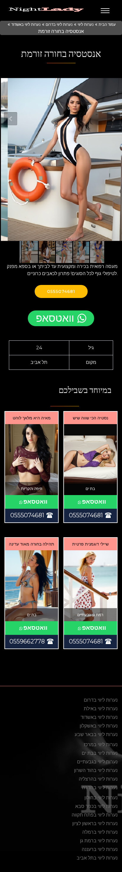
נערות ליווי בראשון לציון (95, 823)
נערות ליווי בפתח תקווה (95, 815)
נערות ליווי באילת (101, 708)
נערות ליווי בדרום (59, 24)
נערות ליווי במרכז (101, 744)
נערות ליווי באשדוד (26, 24)
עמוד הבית (107, 24)
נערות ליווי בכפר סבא (96, 806)
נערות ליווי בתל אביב (97, 858)
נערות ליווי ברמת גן (99, 841)
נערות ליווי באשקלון (99, 726)
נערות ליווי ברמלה (100, 832)
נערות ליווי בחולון (101, 797)
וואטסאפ (55, 318)
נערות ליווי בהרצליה (98, 779)
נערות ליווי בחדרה (100, 787)
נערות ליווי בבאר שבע (96, 734)
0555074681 (61, 291)
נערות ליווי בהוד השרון (96, 770)
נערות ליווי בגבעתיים (97, 762)
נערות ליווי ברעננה (100, 849)
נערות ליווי (86, 24)
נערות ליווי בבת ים (100, 753)
